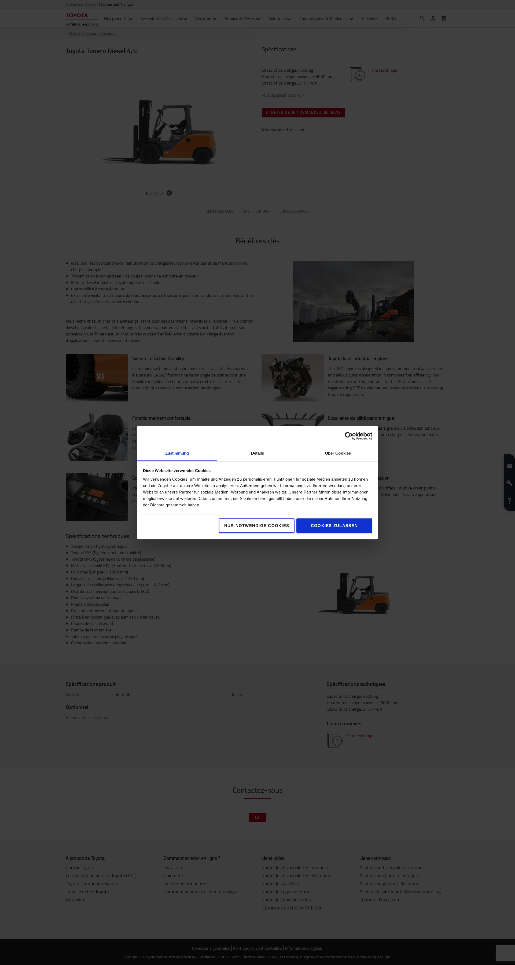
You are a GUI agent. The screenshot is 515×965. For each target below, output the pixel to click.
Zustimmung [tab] (177, 453)
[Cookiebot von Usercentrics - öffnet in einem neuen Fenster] (348, 436)
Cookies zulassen (334, 525)
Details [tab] (257, 453)
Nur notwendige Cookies (256, 525)
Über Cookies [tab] (338, 453)
